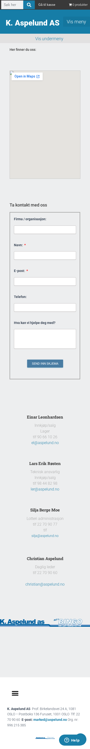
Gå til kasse (46, 4)
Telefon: (20, 297)
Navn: (19, 245)
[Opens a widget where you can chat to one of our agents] (72, 741)
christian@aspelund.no (45, 584)
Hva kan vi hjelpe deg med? (34, 323)
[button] (15, 693)
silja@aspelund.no (45, 536)
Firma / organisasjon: (30, 219)
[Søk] (29, 4)
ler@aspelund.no (45, 489)
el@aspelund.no (45, 442)
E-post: (20, 271)
